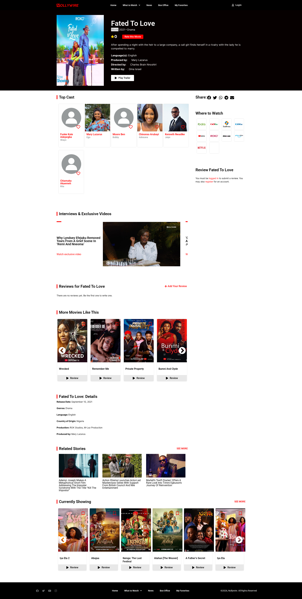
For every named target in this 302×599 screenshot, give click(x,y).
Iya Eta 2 (65, 558)
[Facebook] (37, 590)
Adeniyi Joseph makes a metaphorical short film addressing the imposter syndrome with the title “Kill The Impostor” (77, 485)
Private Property (134, 368)
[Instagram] (55, 590)
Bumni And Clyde (168, 368)
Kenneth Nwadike (175, 134)
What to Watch (130, 5)
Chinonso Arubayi (149, 134)
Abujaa (95, 558)
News (149, 5)
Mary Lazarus (94, 134)
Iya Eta (221, 558)
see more (239, 501)
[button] (182, 350)
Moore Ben (119, 134)
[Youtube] (49, 590)
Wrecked (64, 368)
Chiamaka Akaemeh (66, 182)
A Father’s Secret (195, 558)
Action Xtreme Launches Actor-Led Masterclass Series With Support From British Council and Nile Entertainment (121, 484)
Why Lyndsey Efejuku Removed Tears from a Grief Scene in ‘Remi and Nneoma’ (78, 241)
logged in (213, 178)
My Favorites (181, 5)
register (209, 181)
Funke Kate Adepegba (66, 135)
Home (113, 5)
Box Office (163, 5)
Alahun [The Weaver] (166, 558)
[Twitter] (43, 590)
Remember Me (100, 368)
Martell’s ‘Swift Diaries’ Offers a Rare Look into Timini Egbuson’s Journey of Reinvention (164, 483)
